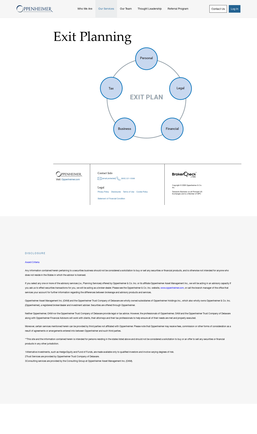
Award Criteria (32, 262)
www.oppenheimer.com (172, 287)
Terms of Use (128, 192)
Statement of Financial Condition (111, 198)
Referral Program (178, 8)
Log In (234, 9)
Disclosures (116, 192)
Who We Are (85, 8)
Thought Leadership (150, 8)
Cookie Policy (142, 192)
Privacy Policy (103, 192)
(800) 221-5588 (128, 178)
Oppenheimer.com (71, 179)
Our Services (106, 8)
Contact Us (218, 9)
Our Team (126, 8)
